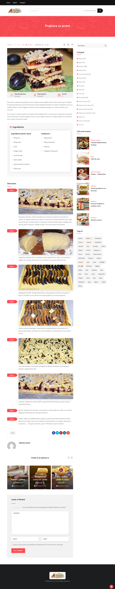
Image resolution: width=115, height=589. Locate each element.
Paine (80, 86)
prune (12, 433)
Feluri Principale (83, 74)
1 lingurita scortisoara (51, 151)
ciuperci (80, 250)
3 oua (15, 147)
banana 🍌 (89, 238)
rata (94, 278)
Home (8, 2)
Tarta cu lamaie (62, 479)
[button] (21, 201)
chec (88, 246)
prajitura (80, 278)
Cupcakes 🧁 (97, 250)
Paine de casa (95, 159)
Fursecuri (90, 258)
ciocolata (95, 246)
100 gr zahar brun (49, 142)
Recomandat (82, 97)
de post (88, 254)
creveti (88, 250)
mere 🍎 (80, 266)
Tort (80, 125)
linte (88, 262)
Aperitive (81, 58)
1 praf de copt (17, 155)
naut (87, 270)
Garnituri (81, 78)
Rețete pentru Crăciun (85, 105)
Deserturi (30, 45)
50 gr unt (47, 147)
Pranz (80, 93)
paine (79, 274)
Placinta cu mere (96, 220)
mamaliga (102, 262)
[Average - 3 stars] (16, 507)
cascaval (80, 246)
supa (89, 282)
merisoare (89, 266)
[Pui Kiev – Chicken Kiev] (83, 173)
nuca (102, 270)
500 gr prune (48, 138)
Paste (80, 90)
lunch (94, 262)
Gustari (81, 82)
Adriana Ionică (24, 443)
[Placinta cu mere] (83, 219)
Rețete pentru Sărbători (86, 113)
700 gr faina (17, 142)
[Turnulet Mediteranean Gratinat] (83, 143)
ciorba (103, 246)
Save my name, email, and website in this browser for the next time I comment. (38, 545)
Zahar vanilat (17, 160)
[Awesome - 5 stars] (20, 507)
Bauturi (81, 62)
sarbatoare (81, 282)
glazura (99, 258)
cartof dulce (98, 242)
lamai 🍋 (80, 262)
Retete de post (83, 101)
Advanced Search (90, 11)
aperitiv (80, 238)
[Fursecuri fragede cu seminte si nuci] (83, 204)
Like (10, 45)
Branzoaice (98, 238)
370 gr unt (16, 138)
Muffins (80, 270)
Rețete (15, 2)
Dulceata (81, 70)
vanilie (103, 282)
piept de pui (101, 274)
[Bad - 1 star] (12, 507)
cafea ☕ (80, 242)
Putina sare (17, 169)
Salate (80, 117)
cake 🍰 (89, 242)
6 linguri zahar (17, 151)
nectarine (94, 270)
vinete (80, 286)
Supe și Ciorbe (83, 121)
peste (93, 274)
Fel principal (81, 258)
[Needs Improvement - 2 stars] (14, 507)
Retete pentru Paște (85, 109)
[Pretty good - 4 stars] (18, 507)
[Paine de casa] (83, 158)
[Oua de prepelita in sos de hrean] (83, 189)
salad (100, 278)
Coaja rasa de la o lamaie (21, 164)
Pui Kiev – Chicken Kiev (98, 174)
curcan (80, 254)
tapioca (96, 282)
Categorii (22, 2)
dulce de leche (97, 254)
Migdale (97, 266)
